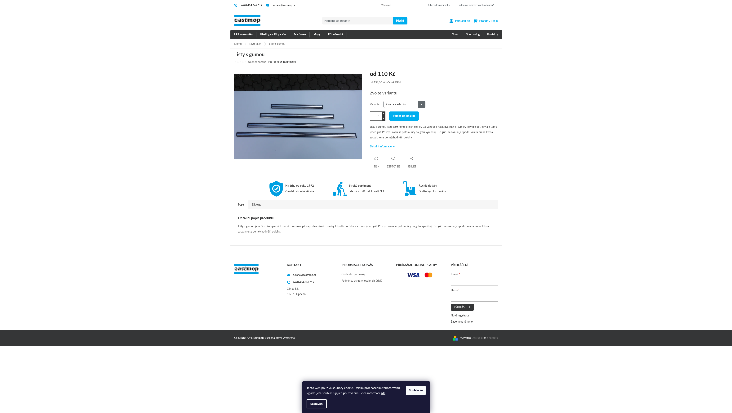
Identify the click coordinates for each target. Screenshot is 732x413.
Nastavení (316, 403)
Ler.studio (477, 338)
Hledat (400, 21)
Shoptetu (492, 338)
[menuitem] (243, 34)
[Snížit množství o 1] (383, 118)
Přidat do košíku (404, 116)
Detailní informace (381, 146)
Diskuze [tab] (256, 204)
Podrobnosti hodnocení (282, 62)
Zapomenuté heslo (462, 321)
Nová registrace (460, 315)
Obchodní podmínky (439, 5)
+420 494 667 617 (303, 282)
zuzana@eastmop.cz (304, 275)
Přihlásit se (462, 307)
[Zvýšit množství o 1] (383, 114)
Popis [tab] (241, 204)
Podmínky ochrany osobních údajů (476, 5)
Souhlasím (416, 390)
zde (383, 393)
